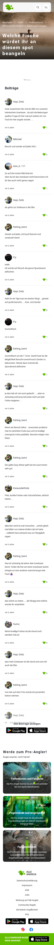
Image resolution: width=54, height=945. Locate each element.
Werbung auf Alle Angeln (27, 900)
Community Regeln (27, 905)
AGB (27, 890)
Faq (27, 914)
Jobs (27, 895)
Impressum (27, 885)
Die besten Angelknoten (27, 909)
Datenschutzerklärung (27, 880)
